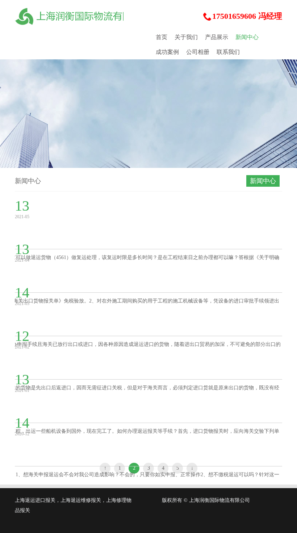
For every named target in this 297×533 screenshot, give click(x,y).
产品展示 (216, 37)
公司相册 (197, 52)
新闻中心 (247, 37)
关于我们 (186, 37)
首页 (161, 37)
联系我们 (228, 52)
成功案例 (167, 52)
